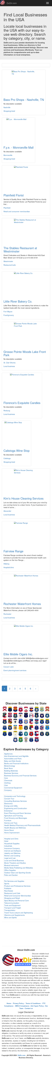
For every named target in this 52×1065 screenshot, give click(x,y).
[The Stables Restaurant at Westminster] (26, 231)
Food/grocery (9, 315)
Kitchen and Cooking (12, 855)
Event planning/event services (15, 670)
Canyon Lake (9, 667)
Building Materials (11, 770)
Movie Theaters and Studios (15, 863)
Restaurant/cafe (10, 265)
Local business (9, 366)
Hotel (6, 841)
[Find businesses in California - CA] (26, 709)
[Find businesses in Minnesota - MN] (26, 721)
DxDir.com (12, 3)
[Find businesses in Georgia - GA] (4, 715)
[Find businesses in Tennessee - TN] (31, 733)
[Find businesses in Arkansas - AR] (20, 709)
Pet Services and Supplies (14, 881)
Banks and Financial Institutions (16, 763)
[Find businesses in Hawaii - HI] (10, 715)
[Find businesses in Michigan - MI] (20, 721)
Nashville (7, 107)
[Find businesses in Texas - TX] (36, 733)
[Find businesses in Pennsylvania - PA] (10, 733)
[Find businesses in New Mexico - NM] (20, 727)
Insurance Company (12, 848)
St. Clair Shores (9, 362)
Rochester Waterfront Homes (22, 604)
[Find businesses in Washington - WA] (20, 739)
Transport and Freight (12, 908)
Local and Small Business (14, 860)
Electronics (8, 803)
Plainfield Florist (14, 195)
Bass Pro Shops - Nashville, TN (24, 99)
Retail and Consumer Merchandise (17, 895)
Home (9, 1003)
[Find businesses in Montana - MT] (42, 721)
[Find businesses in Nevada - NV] (4, 727)
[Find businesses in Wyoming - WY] (36, 739)
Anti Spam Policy (37, 1006)
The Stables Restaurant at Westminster (20, 249)
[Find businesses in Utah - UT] (42, 733)
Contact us (29, 1008)
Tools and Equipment (12, 905)
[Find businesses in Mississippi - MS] (31, 721)
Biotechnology (9, 766)
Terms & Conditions (33, 1003)
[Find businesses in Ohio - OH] (42, 727)
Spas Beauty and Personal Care (16, 900)
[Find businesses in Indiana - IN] (26, 715)
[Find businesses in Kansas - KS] (36, 715)
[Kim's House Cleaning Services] (26, 481)
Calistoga (7, 458)
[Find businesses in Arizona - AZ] (15, 709)
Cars (6, 778)
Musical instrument (11, 865)
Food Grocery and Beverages (15, 818)
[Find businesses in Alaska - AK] (10, 709)
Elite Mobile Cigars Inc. (18, 654)
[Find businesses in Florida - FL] (47, 709)
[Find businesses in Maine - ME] (4, 721)
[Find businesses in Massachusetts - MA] (15, 721)
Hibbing (6, 564)
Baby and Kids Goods (12, 761)
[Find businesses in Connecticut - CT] (36, 709)
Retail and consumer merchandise (17, 211)
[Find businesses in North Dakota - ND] (36, 727)
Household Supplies (11, 843)
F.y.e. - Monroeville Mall (18, 147)
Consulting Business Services (15, 801)
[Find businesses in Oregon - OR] (4, 733)
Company (8, 790)
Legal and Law (9, 858)
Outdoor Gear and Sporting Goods (17, 872)
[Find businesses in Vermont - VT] (47, 733)
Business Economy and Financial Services (20, 775)
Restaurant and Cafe (12, 893)
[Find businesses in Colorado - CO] (31, 709)
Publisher (7, 888)
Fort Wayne (8, 311)
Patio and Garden (11, 875)
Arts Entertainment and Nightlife (16, 756)
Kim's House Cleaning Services (24, 498)
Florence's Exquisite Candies (22, 403)
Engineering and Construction (15, 808)
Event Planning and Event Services (17, 813)
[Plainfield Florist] (26, 178)
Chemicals (8, 780)
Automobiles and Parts (13, 758)
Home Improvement (11, 832)
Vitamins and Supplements (14, 915)
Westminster (8, 261)
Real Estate (8, 891)
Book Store (8, 768)
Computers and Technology (14, 796)
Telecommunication (11, 903)
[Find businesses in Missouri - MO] (36, 721)
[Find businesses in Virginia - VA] (15, 739)
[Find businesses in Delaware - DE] (42, 709)
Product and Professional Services (17, 886)
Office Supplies (10, 870)
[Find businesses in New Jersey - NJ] (15, 727)
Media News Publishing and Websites (18, 868)
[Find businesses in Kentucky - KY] (42, 715)
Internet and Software (12, 851)
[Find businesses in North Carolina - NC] (31, 727)
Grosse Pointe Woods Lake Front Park (25, 353)
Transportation (9, 910)
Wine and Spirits (10, 917)
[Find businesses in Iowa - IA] (31, 715)
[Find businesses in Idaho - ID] (15, 715)
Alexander (7, 511)
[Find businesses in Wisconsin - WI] (31, 739)
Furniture (7, 820)
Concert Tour (9, 798)
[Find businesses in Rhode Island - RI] (15, 733)
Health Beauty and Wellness (15, 828)
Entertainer (8, 811)
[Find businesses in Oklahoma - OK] (47, 727)
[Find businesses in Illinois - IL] (20, 715)
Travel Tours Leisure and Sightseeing (18, 912)
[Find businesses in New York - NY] (26, 727)
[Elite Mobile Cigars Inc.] (26, 637)
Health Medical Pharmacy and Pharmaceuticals (22, 825)
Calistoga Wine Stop (17, 450)
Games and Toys (10, 823)
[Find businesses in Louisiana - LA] (47, 715)
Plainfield (7, 208)
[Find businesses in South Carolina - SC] (20, 733)
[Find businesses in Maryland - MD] (10, 721)
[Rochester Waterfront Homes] (26, 586)
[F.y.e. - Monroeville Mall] (18, 130)
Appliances (8, 753)
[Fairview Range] (26, 534)
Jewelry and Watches (12, 853)
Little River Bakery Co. (18, 301)
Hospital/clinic (9, 567)
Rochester (7, 614)
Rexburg (7, 410)
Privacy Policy (18, 1003)
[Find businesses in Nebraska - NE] (47, 721)
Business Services (11, 773)
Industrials (8, 846)
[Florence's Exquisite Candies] (21, 385)
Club (6, 785)
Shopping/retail (9, 111)
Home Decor (9, 830)
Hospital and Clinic (11, 838)
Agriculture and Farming (13, 815)
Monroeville (8, 155)
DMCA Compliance (22, 1006)
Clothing (7, 783)
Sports (6, 883)
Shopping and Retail (12, 898)
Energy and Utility (11, 806)
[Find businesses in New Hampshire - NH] (10, 727)
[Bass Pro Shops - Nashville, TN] (23, 82)
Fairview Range (13, 551)
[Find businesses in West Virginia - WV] (26, 739)
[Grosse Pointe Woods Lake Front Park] (26, 334)
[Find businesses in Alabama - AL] (4, 709)
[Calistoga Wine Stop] (16, 433)
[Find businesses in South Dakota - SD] (26, 733)
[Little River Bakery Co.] (26, 284)
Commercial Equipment (13, 787)
